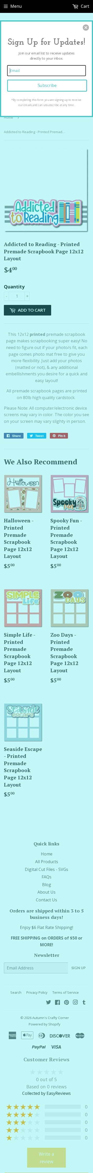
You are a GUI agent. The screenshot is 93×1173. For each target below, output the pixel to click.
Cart (84, 6)
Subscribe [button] (47, 85)
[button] (86, 28)
